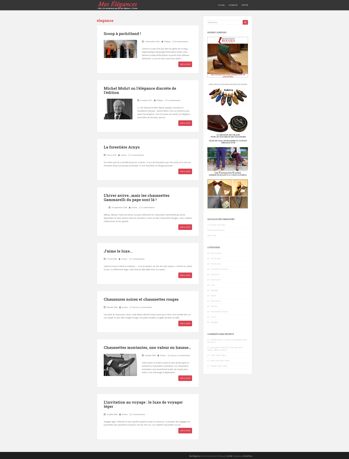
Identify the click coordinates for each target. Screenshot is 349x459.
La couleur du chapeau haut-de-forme (227, 340)
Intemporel (215, 279)
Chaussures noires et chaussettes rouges (141, 299)
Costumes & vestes (219, 269)
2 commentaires (174, 100)
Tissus (213, 317)
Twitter (245, 5)
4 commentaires (181, 41)
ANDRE (214, 339)
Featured (215, 274)
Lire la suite (185, 64)
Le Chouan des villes (216, 225)
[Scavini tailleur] (227, 193)
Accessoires (216, 253)
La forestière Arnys (122, 147)
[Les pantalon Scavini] (227, 161)
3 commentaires (148, 207)
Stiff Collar (211, 235)
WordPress (248, 456)
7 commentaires (137, 155)
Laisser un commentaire (142, 307)
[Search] (245, 22)
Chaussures (216, 263)
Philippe (167, 41)
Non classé (216, 301)
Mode (213, 295)
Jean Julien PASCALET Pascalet (224, 347)
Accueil (221, 5)
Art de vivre (216, 258)
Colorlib (229, 456)
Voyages (214, 322)
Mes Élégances (194, 456)
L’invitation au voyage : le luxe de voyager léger (143, 404)
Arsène (124, 155)
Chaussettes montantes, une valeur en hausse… (147, 347)
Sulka (223, 355)
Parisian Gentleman (216, 230)
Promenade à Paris (219, 311)
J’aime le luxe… (118, 251)
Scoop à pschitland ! (122, 33)
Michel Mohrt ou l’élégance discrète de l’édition (140, 90)
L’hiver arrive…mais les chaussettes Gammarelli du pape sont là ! (136, 197)
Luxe (213, 285)
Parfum (214, 306)
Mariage (214, 290)
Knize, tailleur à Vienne (217, 350)
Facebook (233, 5)
